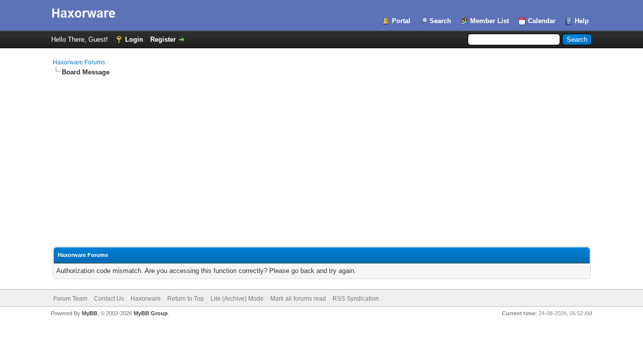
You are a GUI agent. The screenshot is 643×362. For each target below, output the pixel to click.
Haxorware (146, 298)
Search (440, 21)
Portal (401, 21)
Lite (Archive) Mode (237, 298)
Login (134, 39)
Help (582, 21)
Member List (489, 21)
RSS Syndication (356, 298)
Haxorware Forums (79, 62)
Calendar (542, 21)
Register (163, 39)
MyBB (89, 313)
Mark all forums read (298, 298)
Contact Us (109, 298)
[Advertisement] (322, 152)
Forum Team (70, 298)
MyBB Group (151, 313)
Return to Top (185, 298)
